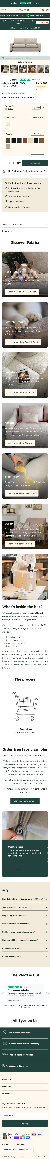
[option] (25, 43)
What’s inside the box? (12, 224)
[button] (20, 734)
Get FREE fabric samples (25, 801)
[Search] (7, 10)
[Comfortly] (25, 10)
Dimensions (7, 231)
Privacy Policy (43, 1157)
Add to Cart (35, 163)
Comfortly (11, 1157)
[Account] (42, 10)
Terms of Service (28, 1157)
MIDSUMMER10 (42, 22)
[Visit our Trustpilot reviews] (25, 3)
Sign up (25, 1123)
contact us (30, 664)
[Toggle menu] (2, 10)
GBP (9, 1149)
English (25, 1149)
